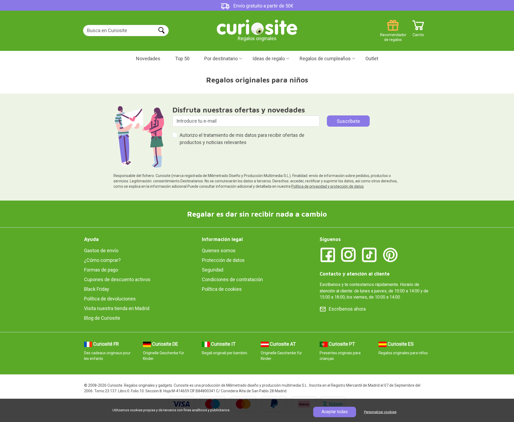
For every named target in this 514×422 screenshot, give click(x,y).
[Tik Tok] (369, 254)
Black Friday (96, 289)
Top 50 (182, 58)
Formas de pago (101, 270)
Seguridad (212, 270)
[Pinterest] (390, 254)
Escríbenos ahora (347, 309)
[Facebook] (328, 254)
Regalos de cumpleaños (325, 58)
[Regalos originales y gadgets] (257, 26)
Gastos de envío (101, 250)
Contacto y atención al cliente (355, 274)
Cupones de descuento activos (117, 279)
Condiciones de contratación (232, 279)
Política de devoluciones (110, 299)
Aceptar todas (335, 411)
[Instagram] (349, 254)
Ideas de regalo (268, 58)
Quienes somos (219, 250)
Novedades (148, 58)
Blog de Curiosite (102, 318)
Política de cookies (222, 289)
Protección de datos (223, 260)
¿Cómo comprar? (102, 260)
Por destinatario (221, 58)
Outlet (371, 58)
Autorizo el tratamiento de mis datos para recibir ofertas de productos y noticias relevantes (242, 138)
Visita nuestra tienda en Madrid (116, 308)
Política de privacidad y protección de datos (327, 186)
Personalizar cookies (380, 412)
